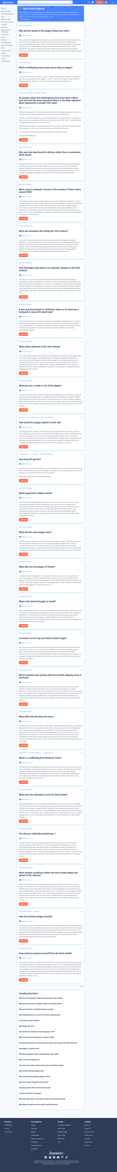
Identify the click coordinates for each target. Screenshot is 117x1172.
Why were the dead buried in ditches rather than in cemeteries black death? (50, 153)
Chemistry (34, 1128)
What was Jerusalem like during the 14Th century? (43, 231)
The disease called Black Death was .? (37, 833)
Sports (3, 58)
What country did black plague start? (31, 1071)
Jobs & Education (6, 42)
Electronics (4, 27)
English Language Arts (37, 1138)
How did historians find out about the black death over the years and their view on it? (48, 1043)
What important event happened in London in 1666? (36, 1037)
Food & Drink (5, 34)
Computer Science (36, 1145)
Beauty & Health (6, 19)
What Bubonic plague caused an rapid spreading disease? (38, 1105)
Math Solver (61, 1138)
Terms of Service (89, 1132)
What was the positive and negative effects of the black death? (40, 1004)
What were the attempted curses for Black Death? (43, 794)
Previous (21, 986)
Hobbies (3, 40)
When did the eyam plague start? (35, 532)
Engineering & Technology (5, 31)
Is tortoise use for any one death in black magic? (43, 638)
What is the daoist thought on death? (37, 601)
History (3, 37)
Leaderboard (8, 1125)
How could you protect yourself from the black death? (45, 953)
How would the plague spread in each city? (40, 422)
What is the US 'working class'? (29, 1060)
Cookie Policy (88, 1142)
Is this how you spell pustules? (29, 1020)
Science (3, 53)
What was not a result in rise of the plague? (40, 385)
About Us (87, 1125)
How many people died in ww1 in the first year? (35, 1088)
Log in (113, 2)
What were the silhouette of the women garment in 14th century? (41, 998)
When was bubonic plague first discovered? (34, 1082)
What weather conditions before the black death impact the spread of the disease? (48, 874)
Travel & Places (5, 61)
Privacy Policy (88, 1135)
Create (99, 2)
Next (82, 986)
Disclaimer (87, 1138)
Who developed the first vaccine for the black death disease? (40, 1015)
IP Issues (87, 1145)
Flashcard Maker (62, 1132)
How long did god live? (30, 459)
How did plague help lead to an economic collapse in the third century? (49, 269)
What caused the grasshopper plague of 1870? (34, 1077)
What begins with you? (26, 1026)
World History (35, 1135)
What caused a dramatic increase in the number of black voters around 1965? (50, 190)
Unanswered (8, 1132)
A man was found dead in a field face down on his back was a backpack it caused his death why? (49, 310)
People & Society (6, 50)
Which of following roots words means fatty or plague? (46, 67)
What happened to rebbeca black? (35, 493)
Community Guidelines (64, 1125)
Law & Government (7, 45)
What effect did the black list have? (36, 716)
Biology (33, 1132)
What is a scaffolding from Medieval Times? (40, 757)
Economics (34, 1149)
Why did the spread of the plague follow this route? (44, 30)
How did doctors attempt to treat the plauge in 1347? (37, 1032)
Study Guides (62, 1135)
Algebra (33, 1125)
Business (4, 25)
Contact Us (87, 1128)
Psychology (34, 1142)
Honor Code (61, 1128)
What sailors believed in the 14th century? (39, 346)
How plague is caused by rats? (29, 1049)
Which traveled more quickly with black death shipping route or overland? (50, 676)
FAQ (59, 1142)
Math (2, 48)
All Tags (6, 1128)
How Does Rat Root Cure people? (30, 1093)
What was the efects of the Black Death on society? (36, 1009)
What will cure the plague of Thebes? (37, 566)
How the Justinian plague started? (35, 916)
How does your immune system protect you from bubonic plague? (41, 1065)
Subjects (3, 8)
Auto (2, 17)
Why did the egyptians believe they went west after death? (39, 1054)
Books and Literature (7, 22)
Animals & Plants (6, 11)
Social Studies (5, 56)
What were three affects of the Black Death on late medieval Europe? (42, 1099)
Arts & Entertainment (7, 14)
